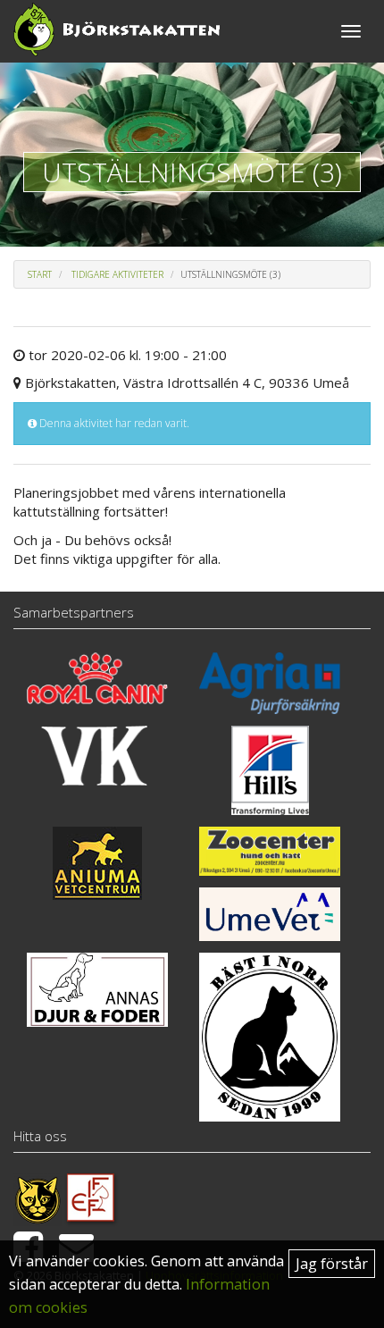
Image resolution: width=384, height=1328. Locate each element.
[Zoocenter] (269, 851)
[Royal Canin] (97, 678)
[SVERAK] (37, 1197)
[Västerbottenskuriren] (97, 756)
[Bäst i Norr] (269, 1037)
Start (40, 274)
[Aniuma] (97, 863)
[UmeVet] (269, 914)
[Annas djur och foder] (97, 989)
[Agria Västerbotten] (269, 683)
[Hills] (269, 770)
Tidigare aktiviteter (117, 274)
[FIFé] (91, 1197)
